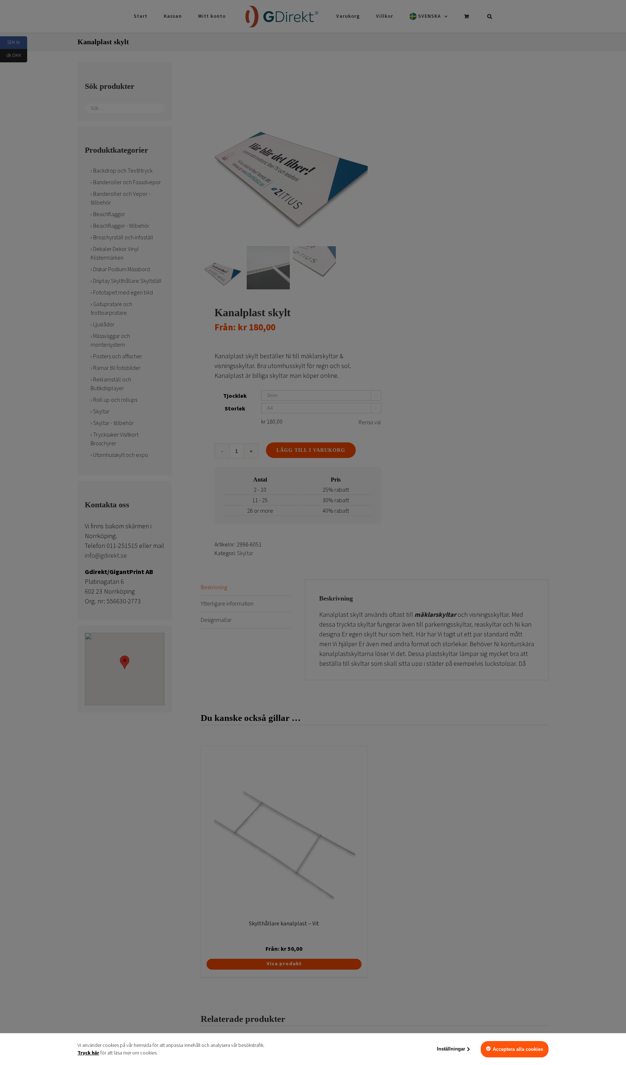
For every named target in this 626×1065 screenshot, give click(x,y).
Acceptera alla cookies (518, 1049)
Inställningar (451, 1049)
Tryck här (88, 1053)
